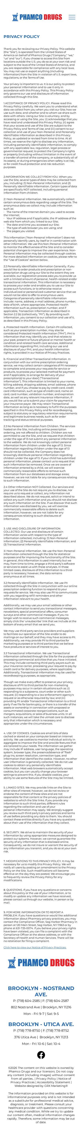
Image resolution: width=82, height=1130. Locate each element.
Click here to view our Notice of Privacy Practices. (35, 947)
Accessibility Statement (53, 1082)
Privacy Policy (46, 1078)
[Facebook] (41, 1055)
